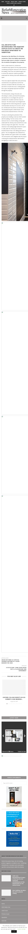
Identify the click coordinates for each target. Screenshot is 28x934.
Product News (22, 1)
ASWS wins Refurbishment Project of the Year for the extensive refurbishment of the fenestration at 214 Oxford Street (18, 880)
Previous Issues (5, 914)
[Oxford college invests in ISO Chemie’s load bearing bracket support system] (14, 687)
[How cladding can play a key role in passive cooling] (6, 893)
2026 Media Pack (6, 907)
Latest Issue (5, 910)
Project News (14, 1)
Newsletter (4, 917)
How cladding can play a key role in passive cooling (19, 892)
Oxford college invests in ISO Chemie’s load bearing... (14, 698)
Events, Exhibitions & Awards (14, 3)
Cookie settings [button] (21, 929)
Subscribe (4, 920)
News (3, 1)
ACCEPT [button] (14, 931)
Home (3, 903)
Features (7, 1)
